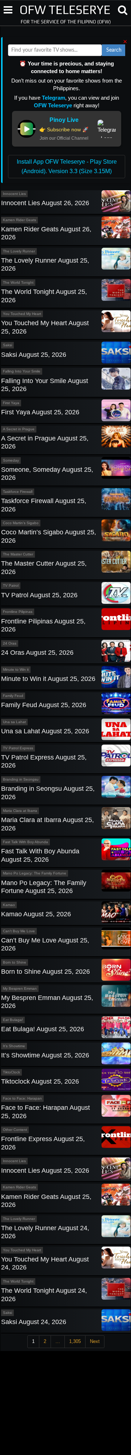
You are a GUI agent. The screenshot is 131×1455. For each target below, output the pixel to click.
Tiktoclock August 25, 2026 (40, 1081)
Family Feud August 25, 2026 (43, 705)
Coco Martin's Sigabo (21, 523)
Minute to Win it (16, 669)
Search (114, 50)
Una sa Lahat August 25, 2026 (45, 731)
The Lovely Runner (19, 251)
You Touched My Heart (22, 314)
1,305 (75, 1341)
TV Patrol (11, 585)
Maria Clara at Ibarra (20, 811)
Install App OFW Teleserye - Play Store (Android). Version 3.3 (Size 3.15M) (67, 166)
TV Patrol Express (18, 748)
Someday (11, 460)
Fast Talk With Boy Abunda (25, 842)
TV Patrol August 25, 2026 (39, 595)
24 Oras (9, 643)
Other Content (15, 1130)
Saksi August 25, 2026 (33, 354)
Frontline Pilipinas (17, 612)
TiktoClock (11, 1072)
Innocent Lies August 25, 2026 (45, 1170)
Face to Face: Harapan (22, 1098)
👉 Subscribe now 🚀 (63, 129)
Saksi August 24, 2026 (33, 1322)
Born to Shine (14, 962)
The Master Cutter (18, 554)
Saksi (7, 345)
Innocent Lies (14, 194)
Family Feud (13, 696)
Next (95, 1341)
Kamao (9, 905)
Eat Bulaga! (13, 1020)
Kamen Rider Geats (19, 220)
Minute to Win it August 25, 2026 (48, 678)
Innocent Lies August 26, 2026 (45, 203)
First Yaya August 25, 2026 (40, 412)
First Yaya (11, 403)
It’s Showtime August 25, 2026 (45, 1055)
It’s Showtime (14, 1046)
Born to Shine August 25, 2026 (45, 971)
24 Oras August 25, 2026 (37, 652)
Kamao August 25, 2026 (36, 914)
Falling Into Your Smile (21, 371)
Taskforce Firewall (17, 492)
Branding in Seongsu (21, 779)
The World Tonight (18, 282)
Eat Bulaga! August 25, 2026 (42, 1029)
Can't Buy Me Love (19, 931)
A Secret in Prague (19, 429)
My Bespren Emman (20, 988)
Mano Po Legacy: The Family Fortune (34, 873)
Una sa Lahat (14, 722)
